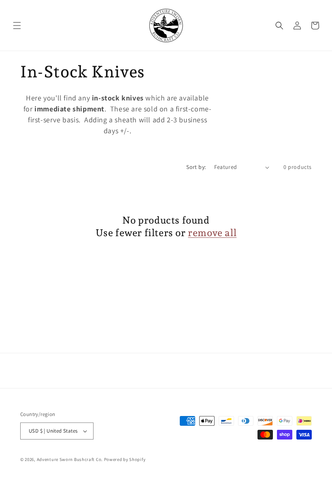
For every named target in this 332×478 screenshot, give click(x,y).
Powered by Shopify (125, 459)
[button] (17, 25)
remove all (212, 233)
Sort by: (196, 167)
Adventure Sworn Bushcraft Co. (70, 459)
